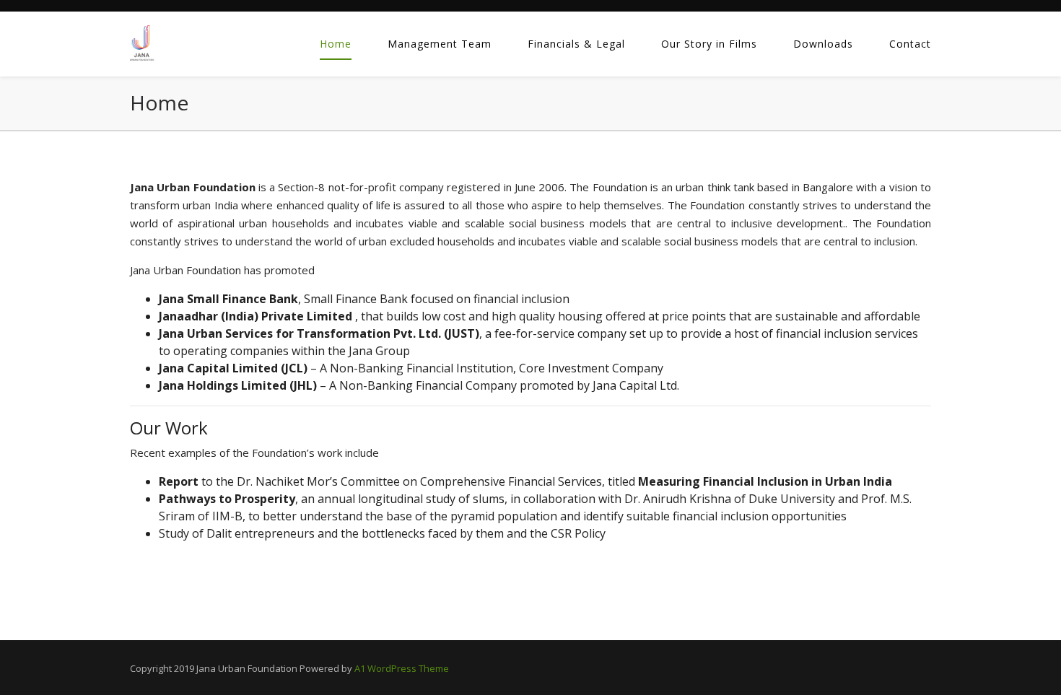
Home (336, 44)
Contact (910, 44)
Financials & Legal (576, 44)
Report (180, 481)
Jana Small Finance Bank (228, 299)
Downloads (823, 44)
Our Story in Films (709, 44)
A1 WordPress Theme (401, 668)
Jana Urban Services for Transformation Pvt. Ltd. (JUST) (319, 333)
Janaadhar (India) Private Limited (257, 316)
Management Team (440, 44)
